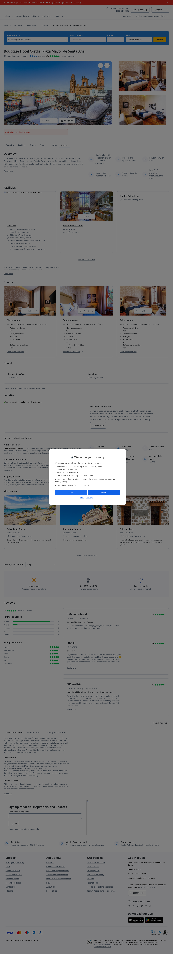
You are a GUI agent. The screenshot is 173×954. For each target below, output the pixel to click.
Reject (70, 492)
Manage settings (86, 497)
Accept (103, 492)
